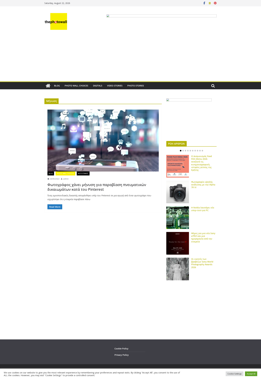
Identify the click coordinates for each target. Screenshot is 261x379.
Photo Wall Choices (65, 173)
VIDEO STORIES (114, 85)
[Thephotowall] (48, 85)
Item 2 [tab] (183, 150)
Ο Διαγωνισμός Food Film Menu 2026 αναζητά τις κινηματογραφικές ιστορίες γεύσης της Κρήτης (201, 163)
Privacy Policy (121, 354)
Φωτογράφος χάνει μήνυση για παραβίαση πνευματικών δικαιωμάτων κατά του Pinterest (96, 187)
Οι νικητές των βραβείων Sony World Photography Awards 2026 (202, 263)
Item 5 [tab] (190, 150)
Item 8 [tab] (197, 150)
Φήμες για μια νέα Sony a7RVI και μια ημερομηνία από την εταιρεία (203, 237)
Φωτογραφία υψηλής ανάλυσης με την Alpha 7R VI (203, 184)
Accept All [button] (251, 373)
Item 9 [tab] (200, 150)
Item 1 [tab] (180, 150)
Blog (51, 173)
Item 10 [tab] (202, 150)
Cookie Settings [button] (234, 373)
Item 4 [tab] (188, 150)
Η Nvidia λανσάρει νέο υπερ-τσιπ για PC (202, 209)
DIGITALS (97, 85)
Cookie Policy (121, 348)
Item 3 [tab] (185, 150)
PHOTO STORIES (135, 85)
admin (66, 179)
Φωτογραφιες (83, 173)
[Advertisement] (130, 59)
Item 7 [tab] (195, 150)
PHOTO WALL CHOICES (76, 85)
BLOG (57, 85)
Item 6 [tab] (192, 150)
